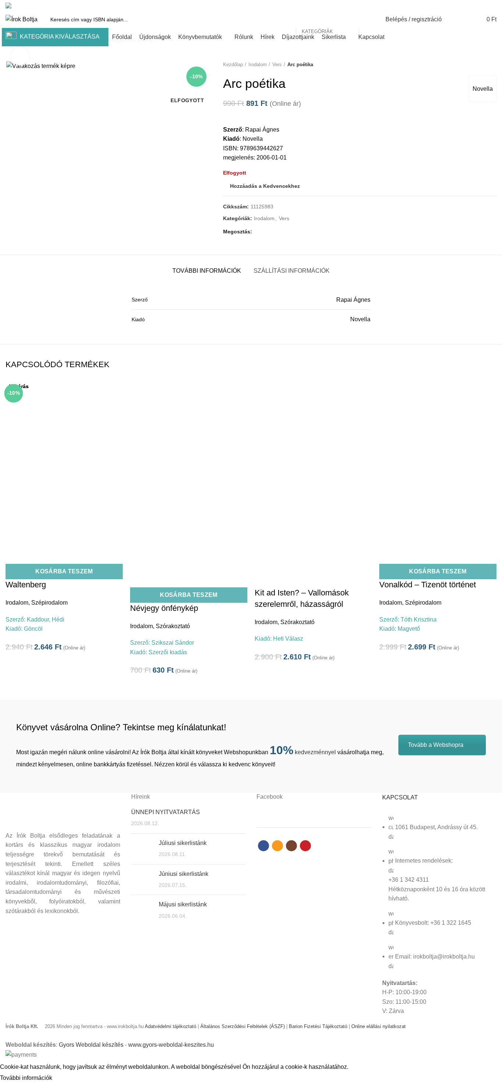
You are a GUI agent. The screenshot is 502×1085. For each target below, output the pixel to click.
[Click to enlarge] (20, 56)
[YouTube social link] (492, 5)
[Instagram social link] (484, 5)
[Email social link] (475, 5)
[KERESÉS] (368, 19)
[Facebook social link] (467, 5)
